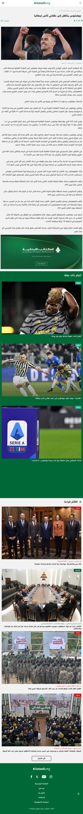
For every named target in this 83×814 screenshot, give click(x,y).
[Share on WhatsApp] (79, 21)
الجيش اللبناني (61, 686)
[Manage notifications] (78, 793)
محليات (78, 508)
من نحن (41, 788)
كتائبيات (77, 570)
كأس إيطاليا (70, 63)
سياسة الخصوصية (41, 802)
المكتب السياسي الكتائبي (73, 623)
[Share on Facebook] (74, 21)
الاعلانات (41, 797)
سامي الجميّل (77, 748)
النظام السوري (71, 686)
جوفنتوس (78, 63)
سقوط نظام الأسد (59, 623)
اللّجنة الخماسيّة (62, 561)
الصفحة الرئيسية (41, 783)
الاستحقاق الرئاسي (46, 623)
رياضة (78, 283)
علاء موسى (78, 561)
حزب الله (79, 686)
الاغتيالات (56, 748)
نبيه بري (70, 561)
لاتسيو (63, 63)
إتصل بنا (41, 792)
